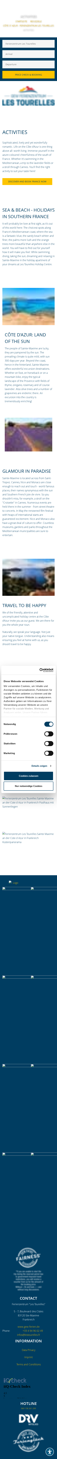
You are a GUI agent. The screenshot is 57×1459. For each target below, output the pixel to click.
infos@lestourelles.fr (28, 1335)
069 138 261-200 (28, 1408)
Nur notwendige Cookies (28, 786)
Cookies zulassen (28, 776)
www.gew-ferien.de (29, 1326)
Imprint (28, 1357)
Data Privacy (28, 1350)
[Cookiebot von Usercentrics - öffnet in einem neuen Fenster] (40, 670)
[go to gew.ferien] (39, 883)
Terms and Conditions (28, 1364)
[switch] (48, 733)
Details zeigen (39, 766)
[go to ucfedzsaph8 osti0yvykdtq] (52, 883)
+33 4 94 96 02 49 (33, 1330)
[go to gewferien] (46, 883)
